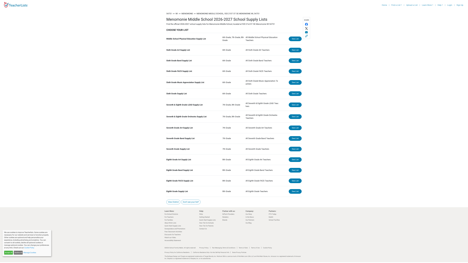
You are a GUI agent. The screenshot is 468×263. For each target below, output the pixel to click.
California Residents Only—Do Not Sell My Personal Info (211, 252)
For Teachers (169, 217)
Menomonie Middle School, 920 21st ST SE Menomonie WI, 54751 (228, 13)
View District (173, 202)
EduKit (271, 217)
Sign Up (460, 5)
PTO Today (272, 214)
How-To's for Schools (206, 223)
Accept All (8, 253)
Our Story (249, 214)
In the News (250, 217)
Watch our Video (170, 237)
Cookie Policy (267, 248)
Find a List (395, 5)
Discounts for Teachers (173, 234)
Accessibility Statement (173, 240)
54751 (169, 13)
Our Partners (250, 220)
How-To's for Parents (206, 226)
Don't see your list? (191, 202)
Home (384, 5)
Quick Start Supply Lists (173, 226)
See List (297, 39)
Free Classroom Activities (173, 232)
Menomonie (187, 13)
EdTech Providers (228, 214)
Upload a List (412, 5)
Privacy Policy (204, 248)
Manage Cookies (30, 253)
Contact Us (203, 229)
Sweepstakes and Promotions (175, 229)
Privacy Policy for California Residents (177, 252)
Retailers (225, 217)
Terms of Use (255, 248)
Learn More (427, 5)
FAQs (201, 214)
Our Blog (248, 223)
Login (449, 5)
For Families (169, 220)
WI (177, 13)
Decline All (18, 253)
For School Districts (171, 214)
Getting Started (204, 217)
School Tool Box (274, 220)
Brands (224, 220)
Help (439, 5)
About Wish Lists (170, 223)
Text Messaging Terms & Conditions (223, 248)
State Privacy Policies (239, 252)
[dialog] (26, 243)
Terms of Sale (243, 248)
